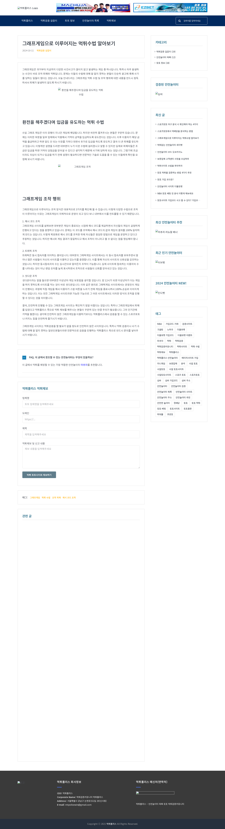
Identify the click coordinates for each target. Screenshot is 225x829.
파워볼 (160, 414)
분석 (183, 363)
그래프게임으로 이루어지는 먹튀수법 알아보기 (178, 138)
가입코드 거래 (172, 323)
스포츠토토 (195, 374)
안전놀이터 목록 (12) (166, 57)
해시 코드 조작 (69, 497)
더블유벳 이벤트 (185, 335)
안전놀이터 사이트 (184, 391)
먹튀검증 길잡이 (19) (166, 51)
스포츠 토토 (180, 374)
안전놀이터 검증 (178, 386)
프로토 (170, 414)
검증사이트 (187, 323)
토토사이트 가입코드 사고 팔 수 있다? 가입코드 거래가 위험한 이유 (187, 200)
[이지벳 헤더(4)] (170, 4)
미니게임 (161, 363)
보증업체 (173, 363)
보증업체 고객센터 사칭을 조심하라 (173, 158)
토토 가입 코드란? (165, 179)
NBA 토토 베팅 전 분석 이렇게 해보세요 (175, 193)
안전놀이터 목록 (164, 391)
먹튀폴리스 (174, 352)
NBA (159, 323)
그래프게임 (35, 497)
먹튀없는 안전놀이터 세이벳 (169, 144)
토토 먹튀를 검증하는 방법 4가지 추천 (174, 172)
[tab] (81, 357)
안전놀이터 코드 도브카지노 (169, 151)
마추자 (84, 365)
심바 (159, 380)
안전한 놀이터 (163, 402)
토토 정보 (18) (163, 62)
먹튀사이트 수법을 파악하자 (169, 165)
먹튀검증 (179, 340)
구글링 (160, 329)
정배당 (177, 402)
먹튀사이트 (182, 346)
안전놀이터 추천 (183, 397)
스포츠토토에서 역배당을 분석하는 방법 (175, 131)
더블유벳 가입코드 (165, 335)
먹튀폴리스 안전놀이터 (167, 357)
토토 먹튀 (196, 402)
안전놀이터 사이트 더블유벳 (169, 186)
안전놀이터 (162, 386)
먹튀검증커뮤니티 (165, 346)
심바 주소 (186, 380)
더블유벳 (181, 329)
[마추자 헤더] (93, 4)
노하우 (170, 329)
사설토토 (161, 369)
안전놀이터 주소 (164, 397)
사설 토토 (193, 363)
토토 (186, 402)
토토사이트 (175, 408)
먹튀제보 (161, 352)
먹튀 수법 (46, 497)
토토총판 (188, 408)
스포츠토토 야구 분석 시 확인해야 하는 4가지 (177, 124)
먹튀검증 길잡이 (44, 50)
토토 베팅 (161, 408)
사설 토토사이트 (176, 369)
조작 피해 (56, 497)
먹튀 (169, 340)
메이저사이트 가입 (190, 357)
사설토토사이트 (164, 374)
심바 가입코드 (171, 380)
